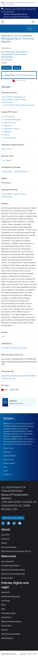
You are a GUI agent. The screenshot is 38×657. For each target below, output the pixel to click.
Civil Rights (5, 600)
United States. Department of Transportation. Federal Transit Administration (14, 54)
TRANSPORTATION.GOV (9, 654)
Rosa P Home (8, 448)
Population (8, 125)
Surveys (7, 135)
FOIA (3, 609)
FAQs (3, 543)
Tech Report (6, 160)
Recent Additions (9, 456)
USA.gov (4, 629)
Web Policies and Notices (10, 634)
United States (7, 171)
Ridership (7, 131)
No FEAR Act (6, 617)
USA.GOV (22, 654)
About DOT (5, 592)
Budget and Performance (10, 596)
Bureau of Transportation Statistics (16, 17)
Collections (7, 452)
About (5, 471)
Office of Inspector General (11, 621)
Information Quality (8, 613)
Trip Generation (10, 138)
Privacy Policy (6, 625)
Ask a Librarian (6, 561)
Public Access (8, 459)
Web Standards (7, 638)
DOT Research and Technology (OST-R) (16, 551)
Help (5, 467)
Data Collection (10, 122)
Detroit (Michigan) (21, 171)
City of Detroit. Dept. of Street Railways (19, 105)
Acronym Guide (7, 578)
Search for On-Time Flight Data (13, 574)
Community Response (12, 119)
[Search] (34, 21)
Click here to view (19, 75)
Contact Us (7, 474)
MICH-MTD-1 (7, 149)
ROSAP (8, 419)
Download (6, 68)
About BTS (5, 534)
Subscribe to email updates (13, 518)
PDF (3, 336)
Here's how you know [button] (8, 4)
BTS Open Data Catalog (10, 565)
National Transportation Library (13, 569)
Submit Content (9, 463)
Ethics (3, 604)
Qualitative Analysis (12, 128)
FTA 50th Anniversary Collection (14, 348)
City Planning (9, 116)
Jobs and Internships (8, 547)
